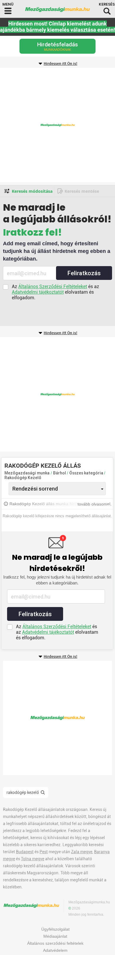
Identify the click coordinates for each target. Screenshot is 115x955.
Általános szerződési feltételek (55, 943)
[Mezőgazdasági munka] (57, 9)
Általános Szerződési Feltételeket (52, 286)
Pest (44, 851)
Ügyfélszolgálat (55, 929)
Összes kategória (86, 473)
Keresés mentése (82, 191)
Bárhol (60, 473)
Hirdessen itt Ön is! (60, 63)
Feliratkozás (84, 273)
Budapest (25, 851)
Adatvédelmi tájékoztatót (38, 292)
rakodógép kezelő (22, 792)
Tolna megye (32, 858)
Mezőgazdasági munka (27, 473)
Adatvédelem (55, 950)
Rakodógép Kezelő (22, 477)
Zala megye (81, 851)
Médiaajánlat (55, 936)
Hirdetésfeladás (57, 46)
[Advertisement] (57, 125)
